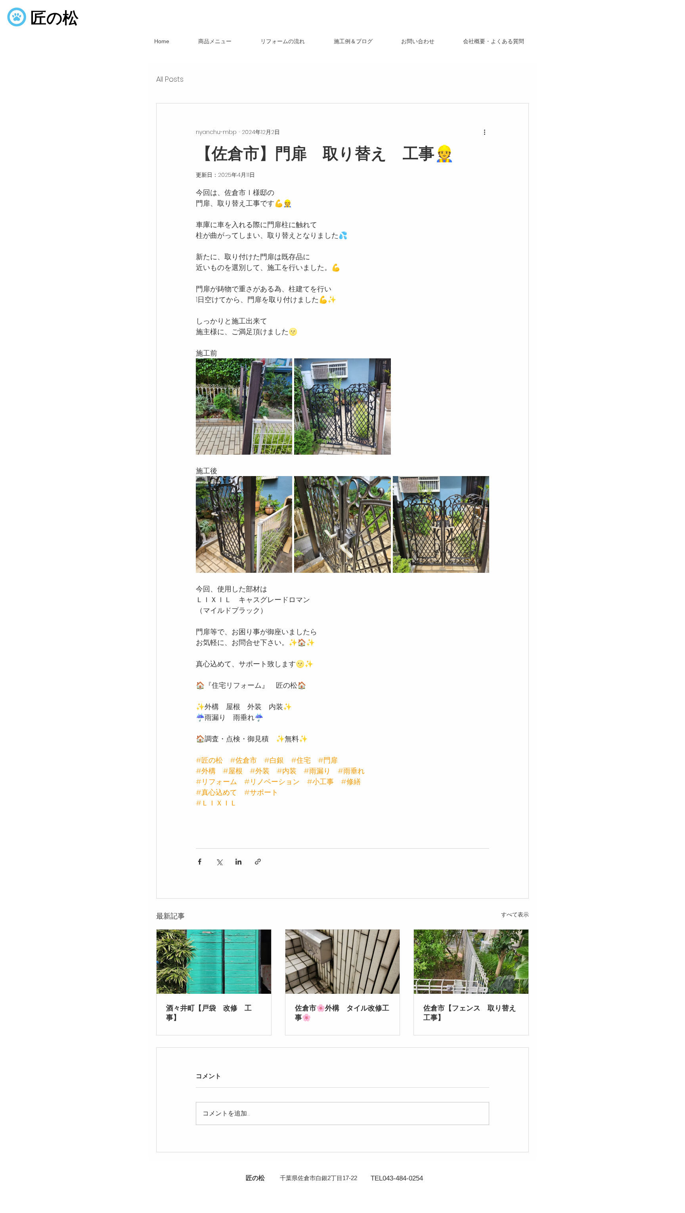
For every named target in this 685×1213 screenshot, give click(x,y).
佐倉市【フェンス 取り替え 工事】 (471, 1012)
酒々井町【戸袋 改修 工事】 (209, 1012)
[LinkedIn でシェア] (238, 861)
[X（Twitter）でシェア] (219, 861)
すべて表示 (515, 914)
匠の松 (54, 18)
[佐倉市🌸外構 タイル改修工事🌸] (342, 962)
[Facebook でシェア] (199, 861)
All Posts (170, 79)
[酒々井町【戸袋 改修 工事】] (214, 962)
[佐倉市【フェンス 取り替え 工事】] (471, 962)
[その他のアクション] (484, 132)
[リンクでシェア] (258, 861)
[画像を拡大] (244, 406)
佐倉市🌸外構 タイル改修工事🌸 (342, 1012)
